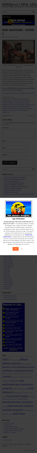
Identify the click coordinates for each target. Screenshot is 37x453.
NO (22, 249)
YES (15, 249)
